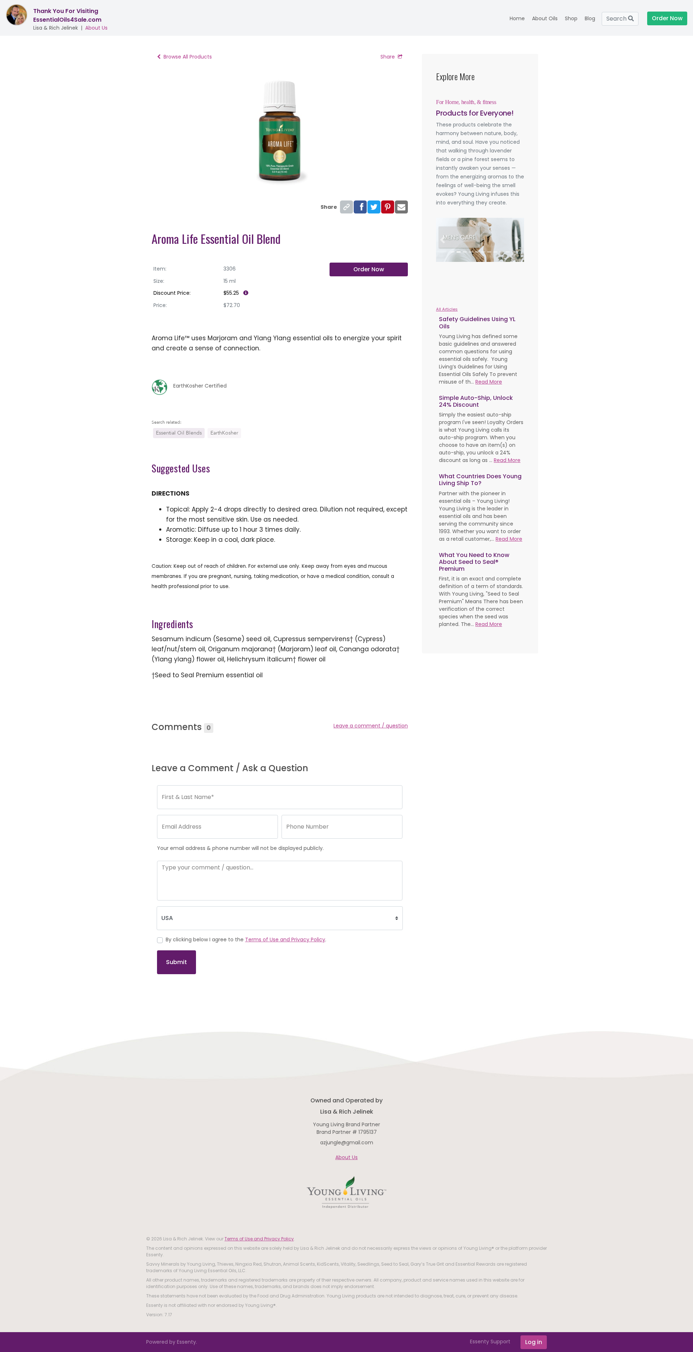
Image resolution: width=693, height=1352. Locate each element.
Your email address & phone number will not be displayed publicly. (240, 848)
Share (387, 56)
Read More (488, 381)
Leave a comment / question (371, 725)
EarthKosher (224, 432)
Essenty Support (490, 1341)
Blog (590, 18)
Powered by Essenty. (171, 1341)
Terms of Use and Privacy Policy (285, 939)
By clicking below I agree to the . (246, 939)
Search (617, 18)
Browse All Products (188, 56)
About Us (96, 27)
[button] (442, 240)
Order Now (368, 269)
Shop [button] (571, 18)
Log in (533, 1342)
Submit (176, 962)
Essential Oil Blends (179, 432)
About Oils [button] (545, 18)
